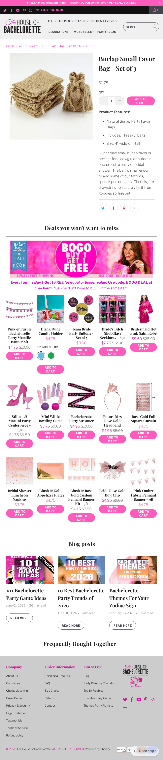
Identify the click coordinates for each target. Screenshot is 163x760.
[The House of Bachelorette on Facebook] (11, 10)
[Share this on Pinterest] (124, 208)
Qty (101, 92)
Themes (65, 21)
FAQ (47, 683)
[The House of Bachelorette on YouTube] (17, 10)
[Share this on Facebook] (113, 208)
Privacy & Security (18, 705)
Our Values (13, 683)
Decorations (59, 31)
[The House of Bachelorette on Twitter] (5, 10)
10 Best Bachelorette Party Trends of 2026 (81, 598)
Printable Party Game (97, 698)
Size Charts (52, 690)
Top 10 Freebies (93, 690)
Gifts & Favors (102, 21)
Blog (86, 675)
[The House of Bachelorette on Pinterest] (24, 10)
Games (81, 21)
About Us (12, 675)
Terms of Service (17, 728)
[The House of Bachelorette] (22, 26)
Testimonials (14, 720)
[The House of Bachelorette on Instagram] (30, 10)
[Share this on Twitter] (103, 208)
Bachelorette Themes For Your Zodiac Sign (128, 598)
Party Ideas (106, 31)
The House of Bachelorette (34, 749)
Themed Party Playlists (98, 705)
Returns (50, 698)
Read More (19, 618)
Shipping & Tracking (57, 675)
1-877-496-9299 (52, 10)
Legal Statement (16, 713)
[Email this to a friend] (134, 208)
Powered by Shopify (97, 749)
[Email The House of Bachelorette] (37, 10)
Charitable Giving (17, 690)
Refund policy (14, 735)
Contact (50, 705)
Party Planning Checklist (99, 683)
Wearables (83, 31)
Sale (50, 21)
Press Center (14, 698)
